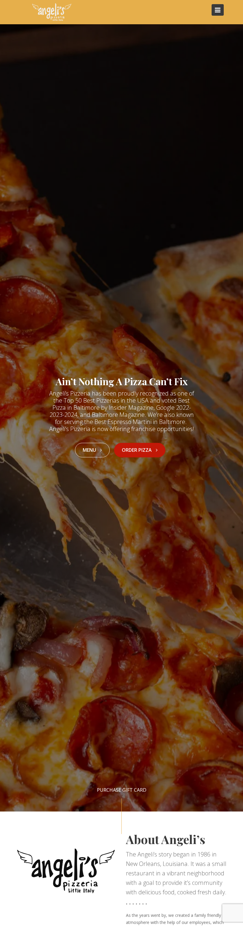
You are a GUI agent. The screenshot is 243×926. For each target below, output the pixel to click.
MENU (90, 450)
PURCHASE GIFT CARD (121, 790)
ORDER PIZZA (137, 450)
